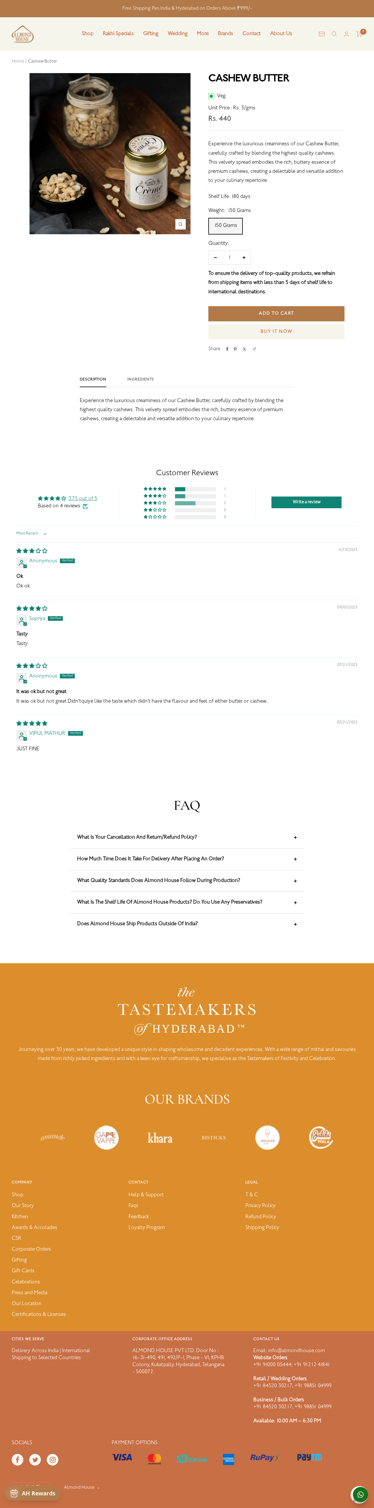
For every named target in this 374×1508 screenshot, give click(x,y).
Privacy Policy (260, 1206)
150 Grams (225, 225)
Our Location (26, 1304)
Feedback (139, 1217)
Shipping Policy (262, 1228)
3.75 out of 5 (82, 499)
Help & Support (146, 1195)
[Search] (334, 34)
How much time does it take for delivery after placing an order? (150, 859)
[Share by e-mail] (254, 349)
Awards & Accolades (34, 1228)
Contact (252, 34)
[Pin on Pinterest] (235, 349)
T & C (251, 1195)
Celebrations (26, 1282)
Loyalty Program (147, 1228)
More (203, 34)
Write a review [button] (307, 502)
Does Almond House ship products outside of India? (137, 924)
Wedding (178, 34)
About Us (281, 34)
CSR (16, 1238)
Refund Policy (260, 1217)
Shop (88, 34)
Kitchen (20, 1217)
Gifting (150, 34)
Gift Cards (23, 1271)
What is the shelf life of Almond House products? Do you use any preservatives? (169, 902)
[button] (155, 489)
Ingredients (140, 379)
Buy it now (276, 332)
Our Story (23, 1206)
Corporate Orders (31, 1249)
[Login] (346, 34)
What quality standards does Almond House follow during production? (158, 880)
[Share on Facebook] (227, 349)
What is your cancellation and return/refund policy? (137, 837)
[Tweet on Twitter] (244, 349)
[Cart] (359, 34)
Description (93, 379)
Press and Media (29, 1293)
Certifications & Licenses (39, 1314)
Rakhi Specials (118, 34)
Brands (225, 34)
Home (18, 61)
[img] (31, 551)
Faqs (133, 1206)
